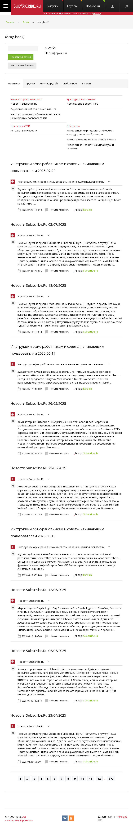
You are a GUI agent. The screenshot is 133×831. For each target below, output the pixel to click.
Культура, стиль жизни (80, 99)
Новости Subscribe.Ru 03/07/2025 (38, 224)
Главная (10, 22)
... (27, 778)
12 (99, 778)
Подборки (93, 6)
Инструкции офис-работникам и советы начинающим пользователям (60, 181)
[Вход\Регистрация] (113, 6)
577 (111, 778)
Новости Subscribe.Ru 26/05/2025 (38, 403)
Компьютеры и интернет (26, 99)
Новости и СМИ (20, 126)
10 (82, 778)
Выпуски (52, 6)
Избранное (70, 83)
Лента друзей (49, 83)
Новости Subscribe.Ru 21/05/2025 (38, 468)
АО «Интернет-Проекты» (19, 818)
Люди (26, 22)
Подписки (14, 83)
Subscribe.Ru (91, 270)
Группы (72, 6)
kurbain (87, 209)
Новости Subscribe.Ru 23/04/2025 (38, 715)
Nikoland (122, 816)
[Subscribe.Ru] (27, 6)
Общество (73, 126)
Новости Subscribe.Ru (30, 235)
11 (90, 778)
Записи (86, 83)
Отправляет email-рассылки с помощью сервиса (72, 13)
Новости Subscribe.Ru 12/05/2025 (38, 589)
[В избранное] (14, 189)
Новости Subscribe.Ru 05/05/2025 (38, 650)
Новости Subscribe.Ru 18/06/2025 (38, 285)
